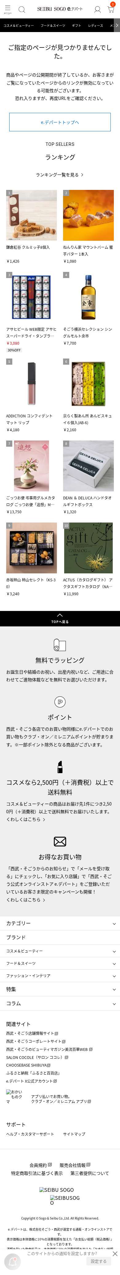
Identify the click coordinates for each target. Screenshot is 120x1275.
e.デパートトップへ (60, 122)
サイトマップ (74, 1134)
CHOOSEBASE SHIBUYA (26, 1065)
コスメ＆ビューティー (18, 25)
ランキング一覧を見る (57, 175)
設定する (99, 1261)
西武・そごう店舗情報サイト (30, 1033)
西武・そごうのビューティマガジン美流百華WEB (47, 1049)
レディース (95, 25)
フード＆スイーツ (53, 25)
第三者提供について (89, 1173)
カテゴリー (18, 923)
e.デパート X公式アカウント (29, 1081)
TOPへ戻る (60, 621)
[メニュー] (8, 9)
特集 (11, 989)
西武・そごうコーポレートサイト (34, 1041)
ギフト (76, 25)
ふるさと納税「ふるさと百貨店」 (34, 1073)
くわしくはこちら (23, 819)
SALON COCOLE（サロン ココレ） (35, 1057)
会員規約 (38, 1165)
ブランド (16, 937)
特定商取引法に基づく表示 (37, 1173)
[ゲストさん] (97, 9)
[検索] (22, 9)
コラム (13, 1003)
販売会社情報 (73, 1165)
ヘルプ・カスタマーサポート (30, 1134)
